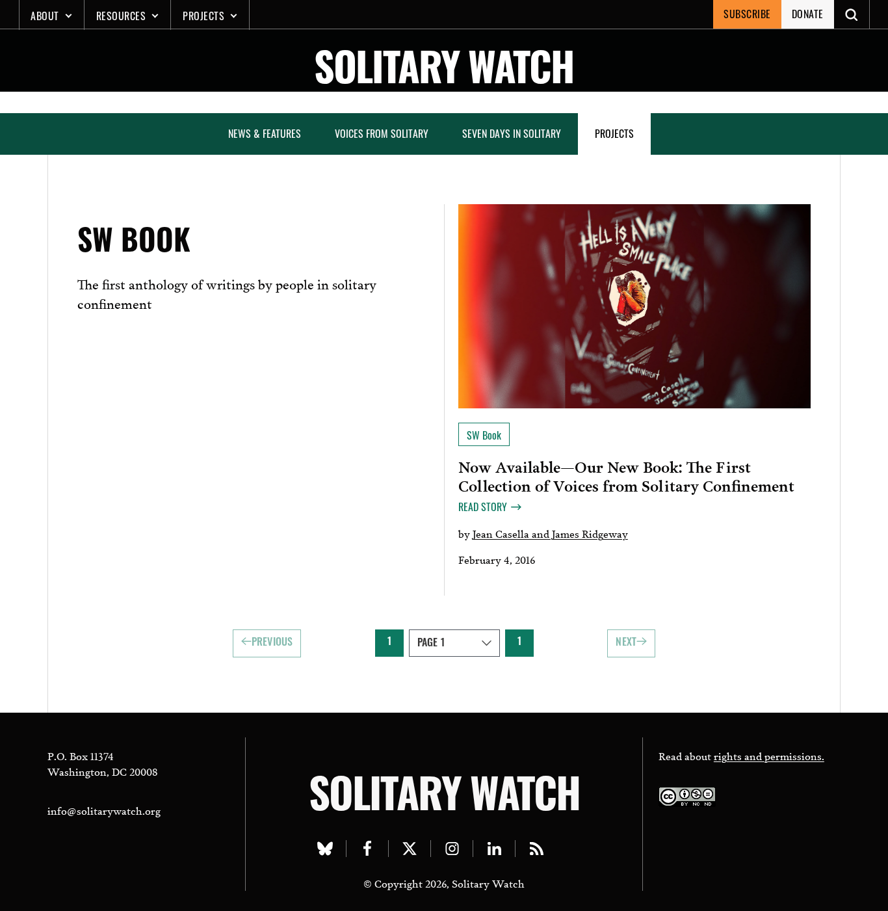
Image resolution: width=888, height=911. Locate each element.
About (45, 15)
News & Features (264, 133)
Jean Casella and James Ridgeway (550, 533)
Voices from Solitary (381, 133)
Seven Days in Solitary (511, 133)
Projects (203, 15)
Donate (808, 13)
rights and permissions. (769, 755)
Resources (121, 15)
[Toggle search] (852, 14)
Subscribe (747, 13)
